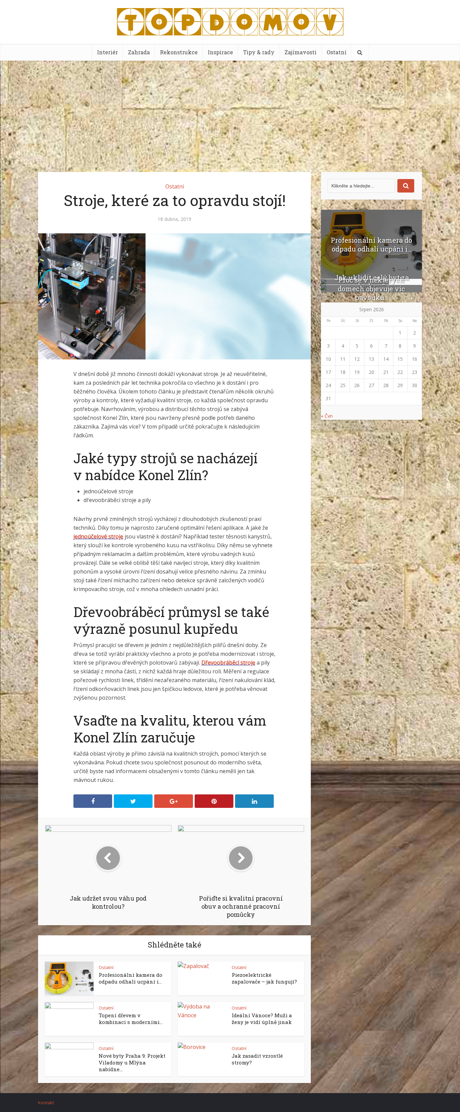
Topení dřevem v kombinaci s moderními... (131, 1018)
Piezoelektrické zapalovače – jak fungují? (264, 978)
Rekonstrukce (179, 52)
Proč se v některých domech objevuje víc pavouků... (371, 288)
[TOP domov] (230, 20)
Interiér (107, 52)
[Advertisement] (230, 111)
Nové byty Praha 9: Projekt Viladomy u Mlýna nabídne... (132, 1062)
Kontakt (46, 1103)
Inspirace (220, 52)
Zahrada (139, 52)
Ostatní (337, 52)
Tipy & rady (258, 52)
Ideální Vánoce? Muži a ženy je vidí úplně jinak (262, 1018)
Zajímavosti (301, 52)
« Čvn (327, 416)
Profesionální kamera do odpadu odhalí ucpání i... (130, 978)
